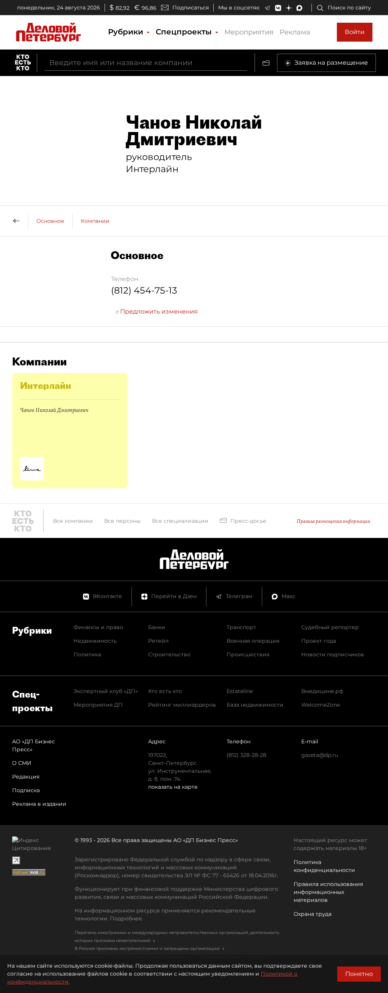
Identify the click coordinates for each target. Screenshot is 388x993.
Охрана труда (313, 914)
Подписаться (190, 7)
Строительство (169, 654)
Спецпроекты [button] (185, 31)
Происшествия (248, 654)
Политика (87, 654)
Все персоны (122, 520)
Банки (156, 627)
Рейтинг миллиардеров (182, 704)
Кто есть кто (165, 691)
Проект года (318, 640)
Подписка (26, 790)
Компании (95, 221)
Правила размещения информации (333, 521)
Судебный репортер (330, 627)
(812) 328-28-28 (246, 755)
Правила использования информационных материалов (328, 892)
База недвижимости (255, 704)
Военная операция (253, 640)
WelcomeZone (320, 704)
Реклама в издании (39, 803)
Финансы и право (98, 627)
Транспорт (241, 627)
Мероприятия (249, 32)
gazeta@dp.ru (319, 755)
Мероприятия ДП (98, 704)
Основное (50, 221)
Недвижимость (95, 640)
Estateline (240, 691)
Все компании (73, 520)
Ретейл (158, 640)
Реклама (295, 32)
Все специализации (180, 520)
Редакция (25, 776)
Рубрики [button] (127, 31)
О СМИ (21, 763)
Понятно (359, 973)
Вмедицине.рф (322, 691)
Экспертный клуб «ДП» (106, 691)
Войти (355, 32)
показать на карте (173, 786)
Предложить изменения (158, 311)
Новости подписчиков (332, 654)
